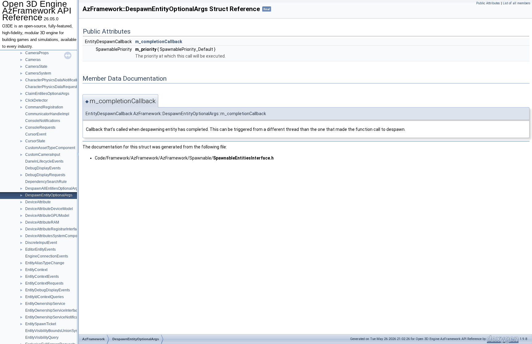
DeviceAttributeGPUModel (47, 215)
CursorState (35, 141)
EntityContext (36, 270)
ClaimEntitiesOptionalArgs (47, 93)
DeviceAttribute (38, 202)
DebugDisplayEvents (43, 168)
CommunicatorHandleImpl (47, 114)
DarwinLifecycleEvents (44, 161)
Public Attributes (488, 3)
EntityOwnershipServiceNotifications (55, 317)
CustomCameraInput (42, 154)
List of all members (516, 3)
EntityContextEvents (42, 276)
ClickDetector (36, 100)
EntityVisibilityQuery (41, 337)
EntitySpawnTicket (40, 324)
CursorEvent (35, 134)
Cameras (33, 60)
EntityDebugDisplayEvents (47, 290)
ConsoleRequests (40, 127)
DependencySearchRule (46, 182)
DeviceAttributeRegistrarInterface (53, 229)
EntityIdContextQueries (44, 297)
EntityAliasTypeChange (44, 263)
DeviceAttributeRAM (42, 222)
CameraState (36, 66)
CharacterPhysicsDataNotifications (54, 80)
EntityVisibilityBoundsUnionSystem (54, 331)
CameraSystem (38, 73)
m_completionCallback (158, 41)
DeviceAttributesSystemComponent (55, 236)
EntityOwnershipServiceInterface (52, 310)
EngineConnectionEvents (46, 256)
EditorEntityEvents (40, 249)
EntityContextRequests (44, 283)
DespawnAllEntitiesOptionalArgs (52, 188)
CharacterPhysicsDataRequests (52, 87)
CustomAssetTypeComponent (50, 148)
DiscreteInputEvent (41, 243)
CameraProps (37, 53)
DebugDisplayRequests (45, 175)
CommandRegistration (44, 107)
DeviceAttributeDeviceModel (49, 209)
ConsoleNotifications (42, 121)
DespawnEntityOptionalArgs (48, 195)
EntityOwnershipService (45, 304)
